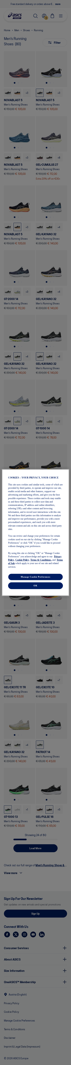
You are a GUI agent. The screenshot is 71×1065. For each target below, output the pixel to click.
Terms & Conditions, (41, 560)
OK (35, 585)
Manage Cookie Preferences (35, 576)
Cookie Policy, (22, 560)
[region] (35, 532)
